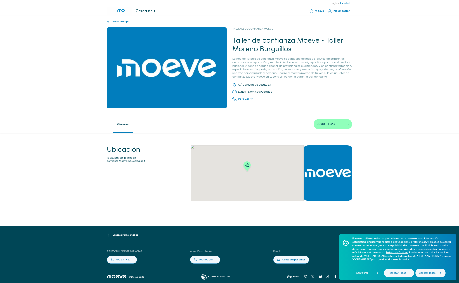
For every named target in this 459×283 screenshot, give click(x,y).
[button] (247, 167)
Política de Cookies (397, 252)
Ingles (335, 3)
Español (344, 3)
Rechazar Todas (397, 272)
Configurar (362, 272)
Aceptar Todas (427, 272)
